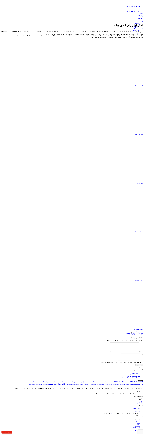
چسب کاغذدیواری (133, 384)
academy (105, 381)
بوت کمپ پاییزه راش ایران (133, 376)
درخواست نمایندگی (135, 424)
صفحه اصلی (137, 23)
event (116, 382)
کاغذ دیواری (126, 384)
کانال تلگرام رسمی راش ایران (132, 6)
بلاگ (142, 21)
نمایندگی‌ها (137, 27)
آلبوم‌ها (138, 423)
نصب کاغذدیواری (18, 381)
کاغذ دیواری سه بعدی (104, 384)
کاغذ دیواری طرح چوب (81, 384)
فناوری (32, 381)
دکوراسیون (83, 381)
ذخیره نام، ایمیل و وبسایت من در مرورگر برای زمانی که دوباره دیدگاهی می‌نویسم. (121, 362)
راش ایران (112, 413)
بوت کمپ (93, 381)
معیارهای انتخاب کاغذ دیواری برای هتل (133, 333)
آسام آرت (140, 401)
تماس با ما (137, 33)
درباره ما (138, 409)
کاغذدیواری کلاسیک (39, 384)
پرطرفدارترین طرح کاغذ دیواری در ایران (130, 377)
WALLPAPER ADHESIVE (137, 381)
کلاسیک (30, 384)
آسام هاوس (140, 403)
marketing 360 (121, 381)
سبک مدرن (53, 381)
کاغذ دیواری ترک (111, 384)
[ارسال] (142, 369)
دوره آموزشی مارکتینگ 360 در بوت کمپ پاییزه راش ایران (126, 374)
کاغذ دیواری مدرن (135, 373)
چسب (138, 384)
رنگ (63, 381)
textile (129, 381)
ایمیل (141, 356)
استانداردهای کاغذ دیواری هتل (136, 334)
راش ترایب (73, 382)
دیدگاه (141, 351)
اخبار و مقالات (136, 30)
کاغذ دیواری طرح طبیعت (89, 384)
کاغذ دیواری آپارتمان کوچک (119, 384)
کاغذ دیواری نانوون (57, 384)
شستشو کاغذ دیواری (46, 381)
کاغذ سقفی (33, 384)
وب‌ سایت (140, 359)
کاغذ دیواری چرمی (46, 384)
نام (142, 354)
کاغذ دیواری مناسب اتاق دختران (71, 384)
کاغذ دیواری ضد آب (97, 384)
